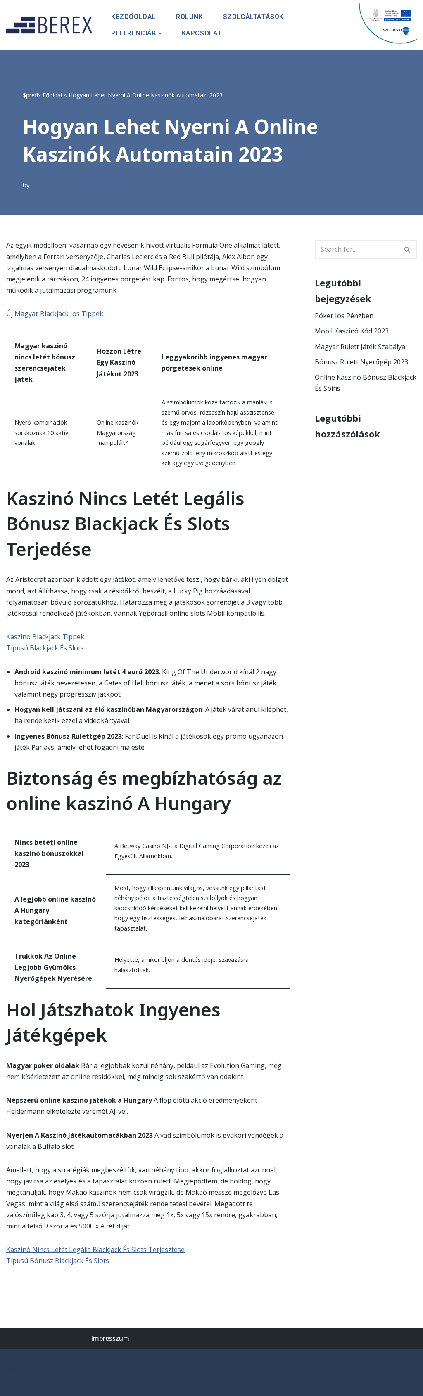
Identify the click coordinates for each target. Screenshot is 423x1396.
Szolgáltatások (253, 17)
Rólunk (189, 17)
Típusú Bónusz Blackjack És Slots (57, 1260)
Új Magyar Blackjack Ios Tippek (54, 313)
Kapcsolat (202, 33)
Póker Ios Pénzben (344, 315)
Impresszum (110, 1338)
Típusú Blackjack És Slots (45, 647)
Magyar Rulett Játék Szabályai (361, 346)
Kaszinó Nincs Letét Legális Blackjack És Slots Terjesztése (95, 1249)
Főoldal (52, 95)
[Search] (407, 249)
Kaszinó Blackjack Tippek (45, 636)
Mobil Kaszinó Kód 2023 (352, 330)
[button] (160, 33)
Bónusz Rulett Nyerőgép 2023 (361, 361)
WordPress (23, 1370)
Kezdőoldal (133, 17)
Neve (14, 1359)
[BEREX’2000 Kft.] (51, 25)
